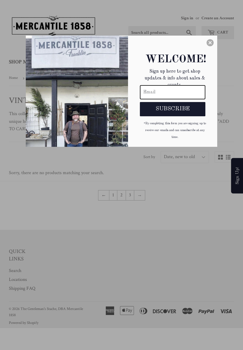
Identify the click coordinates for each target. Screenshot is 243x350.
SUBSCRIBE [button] (173, 109)
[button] (210, 42)
